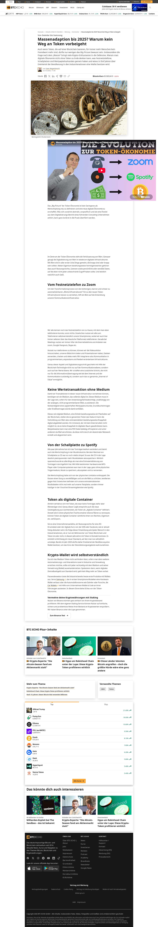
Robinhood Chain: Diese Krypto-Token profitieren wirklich (48, 691)
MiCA (72, 7)
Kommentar (75, 32)
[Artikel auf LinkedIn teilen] (53, 76)
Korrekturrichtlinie (70, 874)
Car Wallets (52, 585)
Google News (86, 868)
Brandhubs (85, 861)
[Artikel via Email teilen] (65, 76)
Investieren (64, 7)
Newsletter (85, 864)
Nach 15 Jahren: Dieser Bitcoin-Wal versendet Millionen (47, 695)
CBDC (103, 689)
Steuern (54, 7)
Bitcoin (31, 7)
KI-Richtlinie (67, 877)
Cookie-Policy (68, 889)
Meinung (67, 32)
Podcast (84, 854)
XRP (47, 7)
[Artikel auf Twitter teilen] (49, 76)
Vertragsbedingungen (40, 889)
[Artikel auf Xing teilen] (57, 76)
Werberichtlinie (69, 870)
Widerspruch (80, 893)
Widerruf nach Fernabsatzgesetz (114, 889)
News (83, 840)
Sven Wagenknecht (53, 68)
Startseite (41, 32)
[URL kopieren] (68, 76)
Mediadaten (67, 850)
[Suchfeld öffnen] (150, 7)
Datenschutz (68, 857)
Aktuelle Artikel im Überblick (54, 32)
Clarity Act (80, 7)
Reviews (84, 851)
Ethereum (40, 7)
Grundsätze (67, 864)
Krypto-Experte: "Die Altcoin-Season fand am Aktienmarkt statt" (51, 688)
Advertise (136, 2)
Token (111, 689)
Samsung (60, 579)
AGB (74, 902)
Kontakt (102, 846)
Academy (84, 858)
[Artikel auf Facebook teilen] (45, 76)
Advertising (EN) (105, 850)
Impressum (67, 853)
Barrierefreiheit (69, 860)
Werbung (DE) (104, 853)
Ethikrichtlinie (68, 867)
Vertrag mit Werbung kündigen (88, 889)
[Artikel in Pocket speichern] (61, 76)
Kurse (83, 844)
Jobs (64, 846)
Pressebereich (104, 857)
